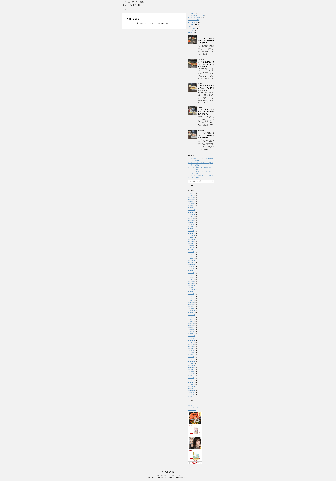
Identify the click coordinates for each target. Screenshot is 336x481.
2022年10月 (191, 289)
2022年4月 (191, 302)
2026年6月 (191, 197)
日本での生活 (191, 28)
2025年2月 (191, 231)
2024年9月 (191, 241)
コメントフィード (193, 408)
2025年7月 (191, 220)
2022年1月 (191, 308)
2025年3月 (191, 229)
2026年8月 (191, 193)
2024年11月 (191, 237)
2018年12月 (191, 386)
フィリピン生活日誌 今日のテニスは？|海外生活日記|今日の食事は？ (206, 41)
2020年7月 (191, 346)
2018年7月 (191, 397)
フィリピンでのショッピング (196, 15)
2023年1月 (191, 283)
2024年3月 (191, 254)
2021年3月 (191, 329)
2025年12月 (191, 210)
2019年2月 (191, 382)
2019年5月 (191, 376)
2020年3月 (191, 355)
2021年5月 (191, 325)
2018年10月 (191, 390)
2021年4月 (191, 327)
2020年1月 (191, 359)
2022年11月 (191, 287)
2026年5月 (191, 199)
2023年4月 (191, 277)
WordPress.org (192, 410)
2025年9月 (191, 216)
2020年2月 (191, 357)
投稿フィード (191, 405)
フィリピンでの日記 (193, 20)
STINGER (185, 477)
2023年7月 (191, 271)
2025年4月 (191, 226)
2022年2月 (191, 306)
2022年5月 (191, 300)
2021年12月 (191, 310)
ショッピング (191, 13)
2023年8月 (191, 268)
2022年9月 (191, 292)
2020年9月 (191, 342)
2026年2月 (191, 205)
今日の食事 (191, 24)
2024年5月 (191, 250)
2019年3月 (191, 380)
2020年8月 (191, 344)
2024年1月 (191, 258)
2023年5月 (191, 275)
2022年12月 (191, 285)
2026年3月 (191, 203)
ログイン (190, 403)
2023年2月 (191, 281)
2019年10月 (191, 365)
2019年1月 (191, 384)
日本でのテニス (192, 26)
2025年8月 (191, 218)
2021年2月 (191, 331)
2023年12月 (191, 260)
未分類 (190, 32)
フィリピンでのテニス (194, 18)
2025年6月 (191, 222)
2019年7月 (191, 371)
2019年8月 (191, 369)
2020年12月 (191, 336)
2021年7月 (191, 321)
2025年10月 (191, 214)
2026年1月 (191, 208)
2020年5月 (191, 350)
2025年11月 (191, 212)
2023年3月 (191, 279)
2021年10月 (191, 315)
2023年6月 (191, 273)
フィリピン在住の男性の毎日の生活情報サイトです (168, 475)
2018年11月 (191, 388)
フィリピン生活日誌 (131, 5)
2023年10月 (191, 264)
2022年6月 (191, 298)
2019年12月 (191, 361)
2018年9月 (191, 392)
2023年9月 (191, 266)
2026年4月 (191, 201)
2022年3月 (191, 304)
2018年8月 (191, 394)
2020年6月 (191, 348)
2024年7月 (191, 245)
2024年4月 (191, 252)
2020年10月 (191, 340)
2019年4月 (191, 378)
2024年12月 (191, 235)
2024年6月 (191, 247)
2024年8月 (191, 243)
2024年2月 (191, 256)
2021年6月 (191, 323)
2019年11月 (191, 363)
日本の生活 (191, 30)
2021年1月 (191, 334)
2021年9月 (191, 317)
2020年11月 (191, 338)
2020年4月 (191, 352)
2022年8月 (191, 294)
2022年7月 (191, 296)
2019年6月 (191, 373)
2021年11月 (191, 313)
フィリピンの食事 (193, 22)
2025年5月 (191, 224)
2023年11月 (191, 262)
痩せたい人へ (128, 10)
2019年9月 (191, 367)
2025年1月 (191, 233)
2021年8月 (191, 319)
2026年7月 (191, 195)
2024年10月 (191, 239)
